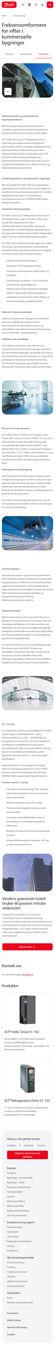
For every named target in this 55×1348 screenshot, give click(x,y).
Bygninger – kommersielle (20, 1177)
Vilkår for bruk (14, 1320)
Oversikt (9, 54)
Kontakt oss (26, 54)
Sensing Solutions (15, 1285)
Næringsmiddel (14, 1191)
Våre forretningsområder (20, 1257)
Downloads (12, 1231)
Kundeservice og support (21, 1222)
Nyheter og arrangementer (20, 1302)
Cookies (11, 1334)
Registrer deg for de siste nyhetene (27, 1155)
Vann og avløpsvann (17, 1215)
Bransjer (11, 1168)
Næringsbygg (20, 15)
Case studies (13, 1236)
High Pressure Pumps (17, 1281)
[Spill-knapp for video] (8, 91)
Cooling (11, 1267)
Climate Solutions (15, 1262)
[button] (36, 4)
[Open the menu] (50, 4)
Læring (10, 1245)
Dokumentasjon (15, 1227)
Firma (10, 1297)
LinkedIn (11, 1145)
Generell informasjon (17, 1327)
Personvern (12, 1313)
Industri (11, 1196)
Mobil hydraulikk (15, 1205)
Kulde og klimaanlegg (18, 1210)
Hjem (4, 15)
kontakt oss (27, 974)
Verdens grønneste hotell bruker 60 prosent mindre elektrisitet (24, 903)
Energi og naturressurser (19, 1187)
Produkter (44, 54)
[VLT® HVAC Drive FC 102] (27, 1010)
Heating (11, 1276)
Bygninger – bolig (15, 1182)
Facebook (29, 1145)
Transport (11, 1172)
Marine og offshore (16, 1201)
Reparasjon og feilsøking (19, 1241)
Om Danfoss (13, 1293)
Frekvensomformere (17, 1271)
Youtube (41, 1145)
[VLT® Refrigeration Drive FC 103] (27, 1078)
